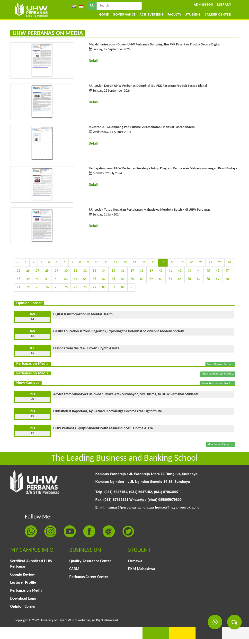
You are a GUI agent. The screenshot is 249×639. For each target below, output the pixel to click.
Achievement (152, 15)
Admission (203, 5)
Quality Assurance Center (90, 561)
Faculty (174, 15)
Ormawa (135, 561)
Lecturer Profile (23, 583)
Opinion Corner (23, 607)
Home (104, 15)
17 (163, 262)
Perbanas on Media (26, 591)
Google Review (22, 575)
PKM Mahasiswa (141, 569)
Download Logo (23, 599)
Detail (93, 61)
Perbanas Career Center (88, 577)
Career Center (218, 15)
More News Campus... (220, 444)
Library (224, 5)
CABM (74, 569)
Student (193, 15)
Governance (124, 15)
